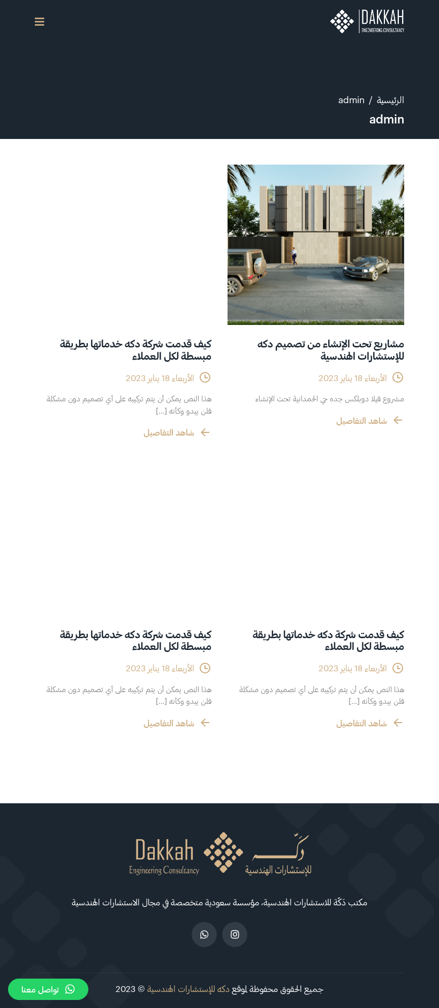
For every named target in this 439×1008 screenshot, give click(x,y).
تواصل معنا (40, 989)
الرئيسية (390, 99)
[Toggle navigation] (39, 21)
